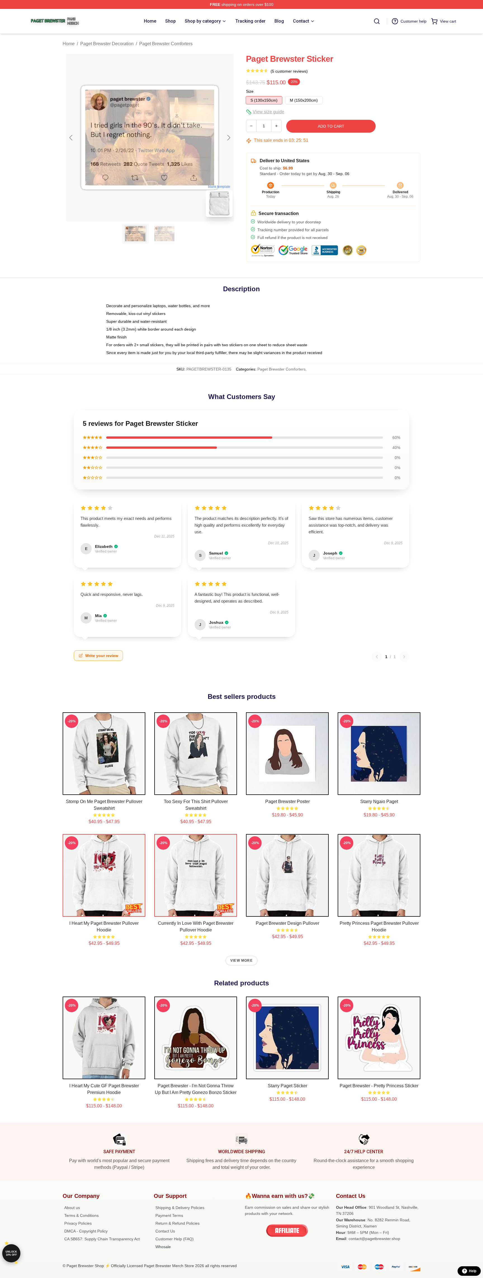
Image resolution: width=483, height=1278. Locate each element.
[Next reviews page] (404, 657)
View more (241, 960)
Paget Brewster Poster (287, 801)
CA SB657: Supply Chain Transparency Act (102, 1239)
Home (69, 43)
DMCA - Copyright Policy (86, 1231)
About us (72, 1207)
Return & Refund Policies (177, 1223)
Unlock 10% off (11, 1253)
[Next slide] (228, 138)
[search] (376, 21)
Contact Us (165, 1231)
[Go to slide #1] (135, 234)
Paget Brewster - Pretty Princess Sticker (379, 1085)
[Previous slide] (71, 138)
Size (250, 91)
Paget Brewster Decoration (107, 43)
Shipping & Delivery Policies (179, 1207)
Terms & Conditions (81, 1215)
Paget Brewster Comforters (166, 43)
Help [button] (472, 1271)
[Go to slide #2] (164, 234)
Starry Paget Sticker (287, 1085)
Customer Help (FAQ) (174, 1239)
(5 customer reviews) (289, 71)
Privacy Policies (78, 1223)
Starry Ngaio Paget (379, 801)
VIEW (104, 789)
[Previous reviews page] (377, 657)
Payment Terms (169, 1215)
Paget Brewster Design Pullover (287, 923)
